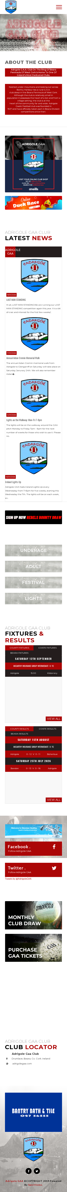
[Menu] (57, 7)
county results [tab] (19, 728)
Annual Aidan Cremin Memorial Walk (23, 358)
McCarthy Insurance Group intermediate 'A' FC (33, 666)
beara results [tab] (19, 733)
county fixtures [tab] (19, 647)
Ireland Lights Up (13, 482)
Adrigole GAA (14, 1180)
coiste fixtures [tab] (47, 647)
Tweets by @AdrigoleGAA (18, 878)
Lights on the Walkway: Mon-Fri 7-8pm (24, 420)
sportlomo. (35, 1184)
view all (53, 718)
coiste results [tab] (47, 728)
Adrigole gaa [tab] (10, 251)
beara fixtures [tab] (19, 653)
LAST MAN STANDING (16, 299)
